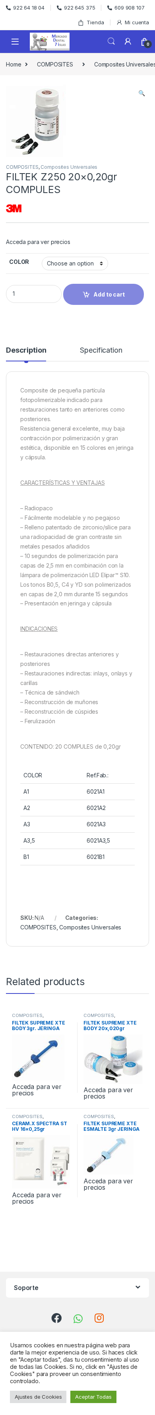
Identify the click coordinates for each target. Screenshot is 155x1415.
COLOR (19, 261)
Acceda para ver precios (38, 241)
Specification (101, 350)
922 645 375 (79, 7)
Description (26, 350)
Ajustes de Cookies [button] (38, 1397)
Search (111, 41)
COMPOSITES (55, 64)
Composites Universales (69, 167)
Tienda (95, 22)
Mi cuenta (137, 22)
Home (13, 64)
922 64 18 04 (29, 7)
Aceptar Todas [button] (93, 1397)
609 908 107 (129, 7)
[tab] (26, 354)
